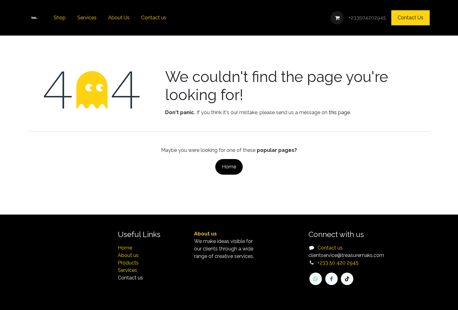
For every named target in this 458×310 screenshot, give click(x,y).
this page (339, 112)
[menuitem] (60, 18)
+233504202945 (367, 18)
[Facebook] (331, 279)
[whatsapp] (315, 279)
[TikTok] (347, 279)
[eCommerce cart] (337, 17)
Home (229, 167)
